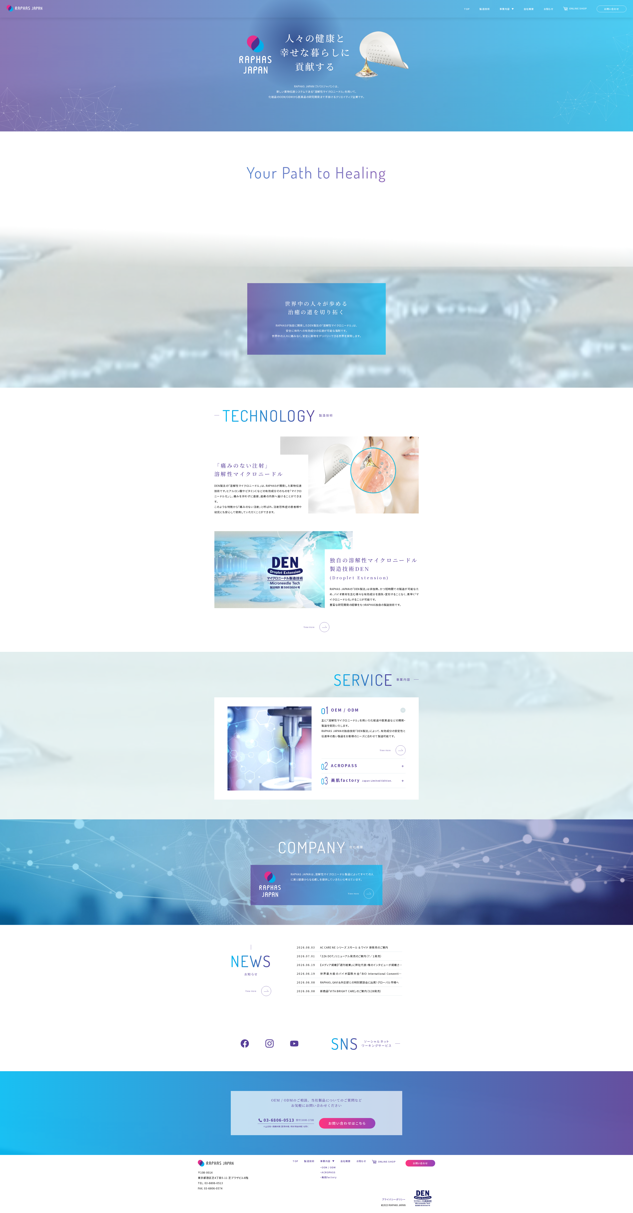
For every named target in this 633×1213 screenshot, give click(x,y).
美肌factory (329, 1177)
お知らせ (548, 9)
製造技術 (485, 9)
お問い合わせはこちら (347, 1123)
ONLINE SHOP (577, 8)
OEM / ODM (329, 1167)
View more (309, 627)
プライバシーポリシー (394, 1199)
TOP (467, 9)
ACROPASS (328, 1172)
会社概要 (529, 9)
